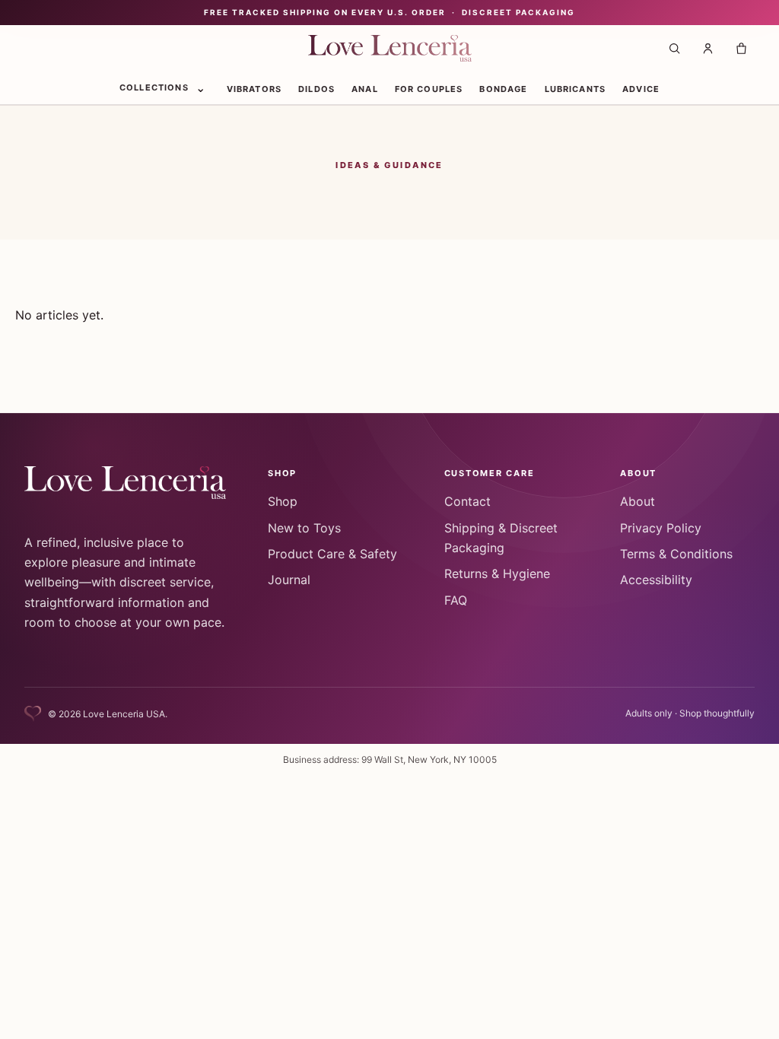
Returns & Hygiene (497, 573)
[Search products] (674, 48)
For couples (429, 89)
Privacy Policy (660, 527)
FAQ (455, 600)
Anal (364, 89)
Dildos (316, 89)
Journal (289, 579)
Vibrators (254, 89)
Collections (154, 87)
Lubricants (575, 89)
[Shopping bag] (741, 48)
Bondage (503, 89)
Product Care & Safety (332, 553)
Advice (641, 89)
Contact (467, 501)
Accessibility (656, 579)
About (637, 501)
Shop (282, 501)
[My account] (707, 48)
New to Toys (304, 527)
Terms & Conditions (676, 553)
